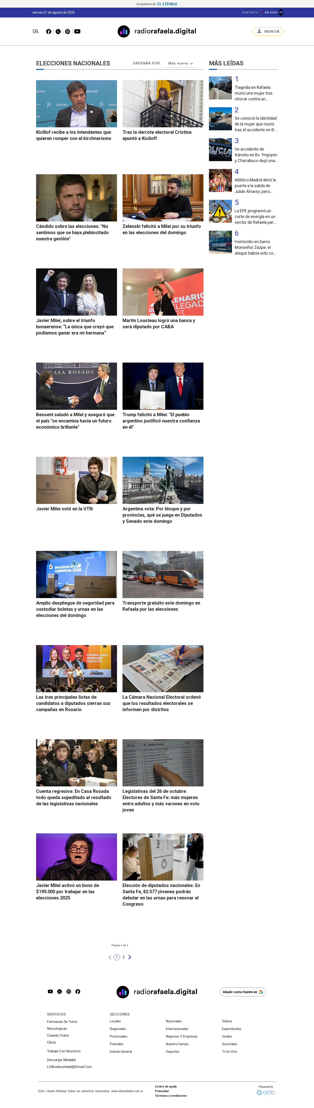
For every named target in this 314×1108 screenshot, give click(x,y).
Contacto (250, 12)
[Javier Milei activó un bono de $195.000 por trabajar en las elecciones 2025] (76, 857)
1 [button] (117, 957)
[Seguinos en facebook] (77, 992)
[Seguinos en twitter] (59, 992)
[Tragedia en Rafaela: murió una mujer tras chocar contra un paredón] (220, 87)
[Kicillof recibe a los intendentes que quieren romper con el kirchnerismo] (76, 103)
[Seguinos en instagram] (68, 992)
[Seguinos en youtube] (50, 992)
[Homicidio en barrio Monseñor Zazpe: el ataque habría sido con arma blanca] (220, 242)
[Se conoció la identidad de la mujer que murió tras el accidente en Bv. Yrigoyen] (220, 118)
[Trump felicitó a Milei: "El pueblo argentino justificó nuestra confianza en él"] (163, 386)
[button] (110, 957)
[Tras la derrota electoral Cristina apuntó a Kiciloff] (163, 103)
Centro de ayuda (166, 1086)
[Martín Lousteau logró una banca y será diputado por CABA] (163, 292)
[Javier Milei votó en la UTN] (76, 480)
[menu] (36, 31)
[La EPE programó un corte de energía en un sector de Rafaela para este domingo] (220, 211)
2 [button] (124, 957)
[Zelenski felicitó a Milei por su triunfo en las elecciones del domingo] (163, 197)
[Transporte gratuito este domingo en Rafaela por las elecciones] (163, 574)
